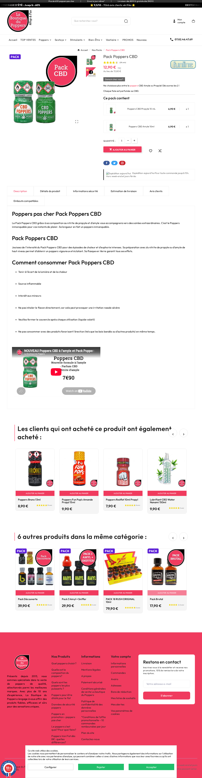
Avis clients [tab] (156, 191)
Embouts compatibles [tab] (26, 200)
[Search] (126, 21)
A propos (86, 676)
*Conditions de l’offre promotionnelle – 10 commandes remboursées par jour (93, 721)
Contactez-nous (90, 739)
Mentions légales (91, 669)
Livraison (86, 663)
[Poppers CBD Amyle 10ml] (111, 126)
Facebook (106, 163)
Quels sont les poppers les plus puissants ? (60, 685)
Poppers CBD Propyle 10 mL (141, 108)
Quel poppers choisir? (63, 663)
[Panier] (193, 21)
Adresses (116, 685)
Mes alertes (117, 704)
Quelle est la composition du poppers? (60, 673)
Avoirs (114, 679)
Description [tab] (20, 191)
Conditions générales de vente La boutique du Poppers (93, 692)
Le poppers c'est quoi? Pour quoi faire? (63, 728)
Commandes (118, 672)
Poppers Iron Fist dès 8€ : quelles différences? (63, 739)
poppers (134, 85)
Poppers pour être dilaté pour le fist (61, 696)
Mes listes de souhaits (123, 698)
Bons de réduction (121, 691)
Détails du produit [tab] (50, 191)
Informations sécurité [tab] (85, 191)
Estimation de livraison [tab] (124, 191)
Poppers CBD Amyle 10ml (141, 126)
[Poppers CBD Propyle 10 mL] (111, 108)
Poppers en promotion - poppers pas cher (63, 717)
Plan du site (87, 732)
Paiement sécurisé (91, 682)
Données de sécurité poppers (63, 706)
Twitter (114, 163)
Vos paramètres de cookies (121, 712)
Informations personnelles (118, 665)
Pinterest (122, 163)
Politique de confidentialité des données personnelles (92, 706)
